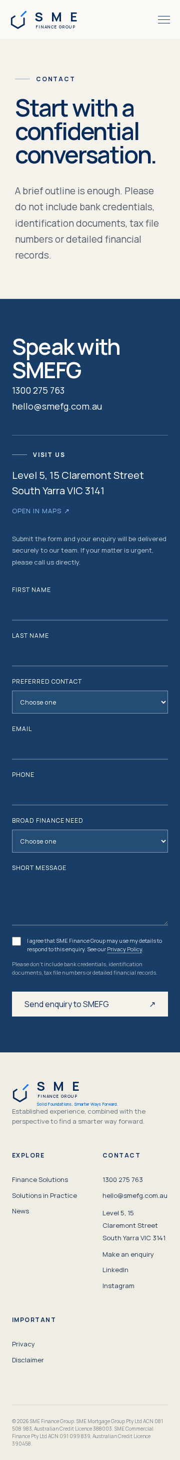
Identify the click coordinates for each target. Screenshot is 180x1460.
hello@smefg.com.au (57, 406)
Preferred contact (47, 681)
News (20, 1210)
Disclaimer (28, 1359)
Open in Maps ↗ (41, 510)
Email (22, 729)
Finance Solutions (40, 1179)
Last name (30, 635)
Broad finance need (48, 820)
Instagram (118, 1285)
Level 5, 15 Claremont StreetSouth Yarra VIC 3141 (134, 1225)
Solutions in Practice (44, 1195)
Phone (23, 774)
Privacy (23, 1343)
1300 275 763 (38, 390)
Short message (39, 868)
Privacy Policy (124, 949)
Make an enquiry (128, 1254)
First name (31, 589)
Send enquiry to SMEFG (90, 1004)
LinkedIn (115, 1269)
